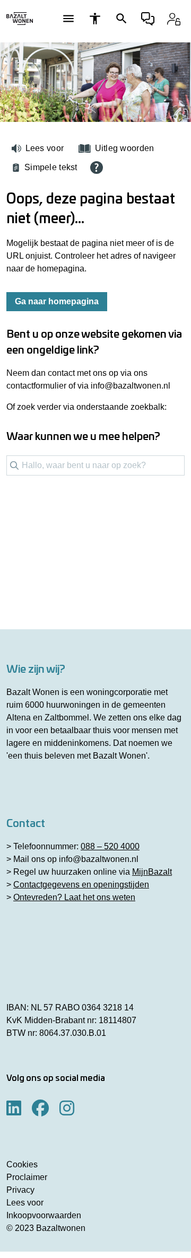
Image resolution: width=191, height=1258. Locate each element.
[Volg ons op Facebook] (40, 1108)
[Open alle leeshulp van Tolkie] (96, 167)
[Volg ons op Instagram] (66, 1108)
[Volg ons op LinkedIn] (13, 1108)
